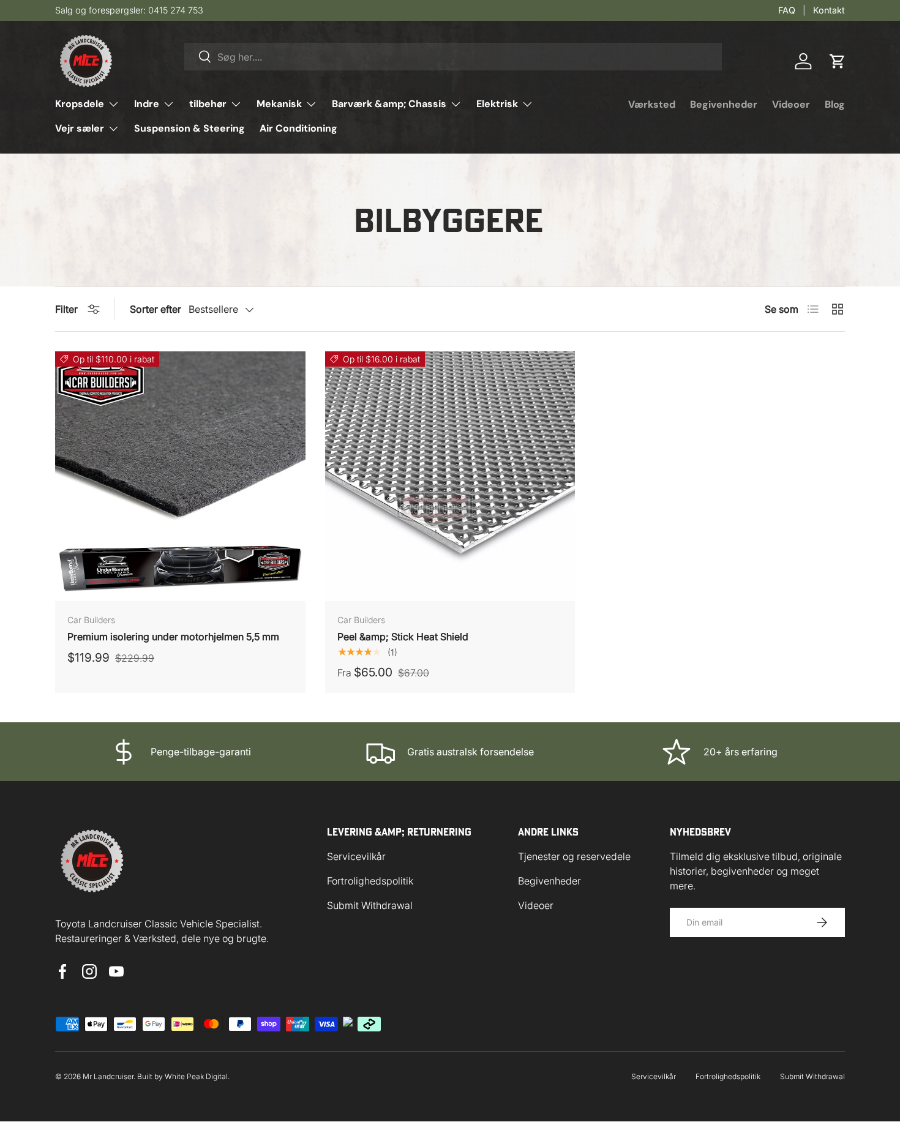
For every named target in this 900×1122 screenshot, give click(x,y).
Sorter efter (155, 309)
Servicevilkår (356, 856)
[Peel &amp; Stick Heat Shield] (450, 476)
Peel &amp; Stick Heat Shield (402, 636)
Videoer (791, 104)
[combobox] (453, 56)
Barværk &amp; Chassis (389, 103)
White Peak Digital (196, 1076)
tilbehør (208, 103)
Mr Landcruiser (108, 1076)
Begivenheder (723, 104)
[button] (837, 61)
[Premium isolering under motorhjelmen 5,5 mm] (180, 476)
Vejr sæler (79, 128)
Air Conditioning (298, 128)
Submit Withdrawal (370, 905)
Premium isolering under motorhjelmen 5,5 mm (173, 636)
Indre (146, 103)
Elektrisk (497, 103)
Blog (835, 104)
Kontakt (829, 10)
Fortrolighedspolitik (370, 881)
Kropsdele (79, 103)
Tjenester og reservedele (574, 856)
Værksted (651, 104)
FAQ (786, 10)
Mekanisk (279, 103)
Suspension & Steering (189, 128)
